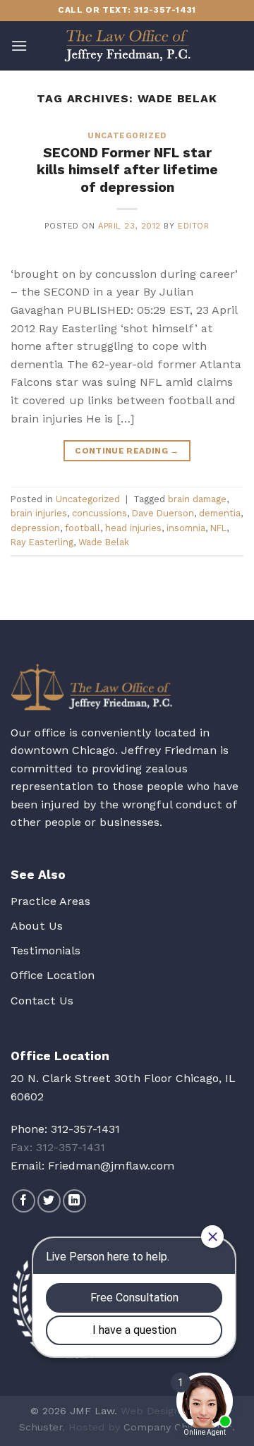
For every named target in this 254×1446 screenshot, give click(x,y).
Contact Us (42, 1000)
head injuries (133, 528)
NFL (218, 528)
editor (193, 226)
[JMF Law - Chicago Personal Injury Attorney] (127, 46)
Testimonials (45, 950)
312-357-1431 (85, 1129)
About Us (37, 925)
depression (35, 528)
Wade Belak (103, 542)
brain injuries (39, 513)
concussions (99, 513)
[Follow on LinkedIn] (74, 1201)
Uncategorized (126, 135)
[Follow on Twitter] (49, 1201)
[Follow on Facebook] (23, 1201)
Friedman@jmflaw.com (111, 1165)
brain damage (197, 499)
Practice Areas (50, 901)
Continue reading (127, 451)
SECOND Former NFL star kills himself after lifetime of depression (127, 170)
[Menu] (19, 45)
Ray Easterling (42, 542)
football (82, 528)
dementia (220, 513)
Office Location (53, 975)
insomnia (186, 528)
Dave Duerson (163, 513)
